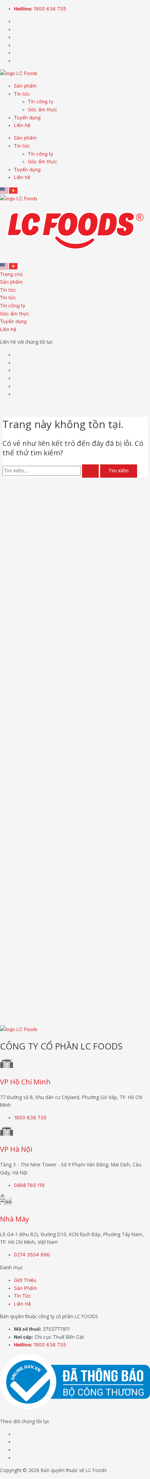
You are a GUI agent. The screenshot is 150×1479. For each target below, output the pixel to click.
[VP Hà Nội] (6, 1134)
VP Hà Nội (16, 1149)
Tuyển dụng (27, 117)
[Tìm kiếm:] (51, 470)
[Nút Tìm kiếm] (90, 471)
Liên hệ (22, 125)
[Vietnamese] (13, 190)
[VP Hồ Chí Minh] (6, 1066)
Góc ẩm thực (42, 109)
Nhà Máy (14, 1219)
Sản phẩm (25, 86)
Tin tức (22, 94)
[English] (4, 190)
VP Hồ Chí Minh (25, 1081)
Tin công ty (40, 101)
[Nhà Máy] (6, 1203)
